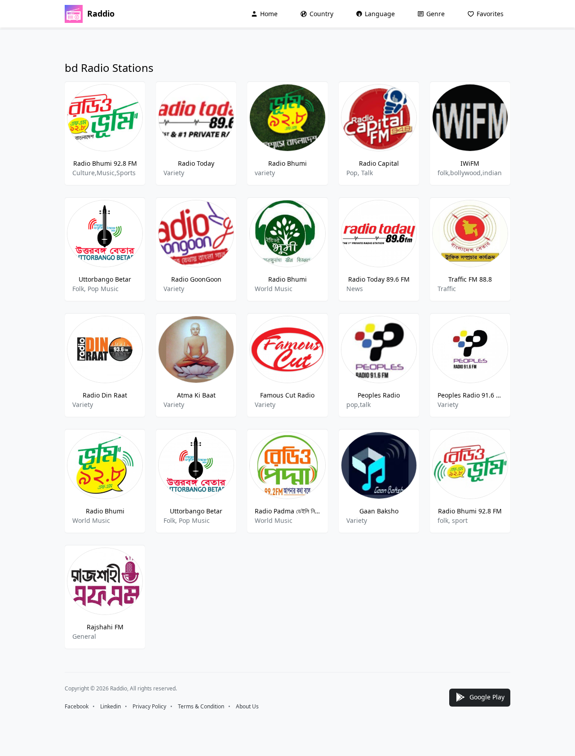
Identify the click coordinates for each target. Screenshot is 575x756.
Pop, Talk (359, 172)
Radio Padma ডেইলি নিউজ (287, 511)
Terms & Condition (201, 706)
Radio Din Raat (105, 395)
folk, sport (453, 520)
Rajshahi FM (105, 627)
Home (269, 13)
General (84, 636)
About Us (247, 706)
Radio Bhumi (287, 163)
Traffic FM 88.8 (470, 279)
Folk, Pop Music (95, 288)
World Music (273, 288)
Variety (174, 172)
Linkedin (110, 706)
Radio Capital (379, 163)
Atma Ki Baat (196, 395)
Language (380, 13)
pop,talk (358, 404)
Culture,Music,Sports (104, 172)
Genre (435, 13)
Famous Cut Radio (287, 395)
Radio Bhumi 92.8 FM (105, 163)
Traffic (447, 288)
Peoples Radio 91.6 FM (470, 395)
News (354, 288)
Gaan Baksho (378, 511)
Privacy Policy (149, 706)
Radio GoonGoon (196, 279)
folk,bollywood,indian (470, 172)
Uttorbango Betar (105, 279)
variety (265, 172)
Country (321, 13)
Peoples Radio (379, 395)
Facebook (76, 706)
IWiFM (469, 163)
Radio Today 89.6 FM (379, 279)
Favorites (490, 13)
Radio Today (196, 163)
